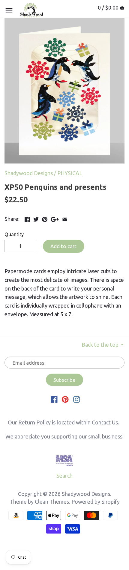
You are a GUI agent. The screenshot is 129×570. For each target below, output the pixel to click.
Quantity (14, 234)
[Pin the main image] (44, 218)
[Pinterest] (65, 399)
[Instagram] (76, 399)
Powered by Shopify (95, 502)
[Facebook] (54, 399)
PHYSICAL (69, 173)
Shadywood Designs (28, 173)
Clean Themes (52, 502)
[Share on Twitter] (36, 218)
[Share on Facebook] (27, 218)
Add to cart (63, 246)
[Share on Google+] (55, 218)
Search (64, 476)
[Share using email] (65, 218)
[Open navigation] (9, 10)
